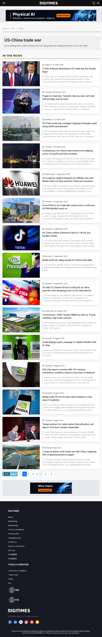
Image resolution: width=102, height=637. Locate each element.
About (10, 517)
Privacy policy (13, 533)
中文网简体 (12, 558)
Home (4, 29)
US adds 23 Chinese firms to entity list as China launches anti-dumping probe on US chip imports (66, 289)
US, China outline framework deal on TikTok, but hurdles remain (66, 234)
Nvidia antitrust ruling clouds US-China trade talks (67, 260)
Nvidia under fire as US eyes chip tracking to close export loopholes (67, 398)
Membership (13, 525)
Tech (13, 29)
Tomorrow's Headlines (17, 570)
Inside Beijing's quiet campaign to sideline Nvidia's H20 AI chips (69, 344)
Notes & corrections (16, 546)
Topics (21, 29)
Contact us (12, 542)
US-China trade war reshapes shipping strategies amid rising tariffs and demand (69, 125)
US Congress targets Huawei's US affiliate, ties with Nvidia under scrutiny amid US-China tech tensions (67, 179)
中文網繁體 (12, 554)
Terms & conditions (16, 529)
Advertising (12, 521)
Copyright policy (14, 538)
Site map (11, 550)
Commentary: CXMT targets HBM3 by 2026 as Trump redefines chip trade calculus (68, 316)
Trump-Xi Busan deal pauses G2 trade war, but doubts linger (69, 70)
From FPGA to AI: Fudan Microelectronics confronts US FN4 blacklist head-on (68, 207)
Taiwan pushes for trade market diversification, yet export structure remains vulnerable (68, 426)
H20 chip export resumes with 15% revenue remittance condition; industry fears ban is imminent (68, 371)
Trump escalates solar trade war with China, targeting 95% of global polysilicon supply (69, 453)
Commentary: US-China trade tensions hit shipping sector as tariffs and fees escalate (67, 152)
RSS (9, 583)
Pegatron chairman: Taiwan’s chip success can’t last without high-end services (68, 97)
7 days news (13, 575)
